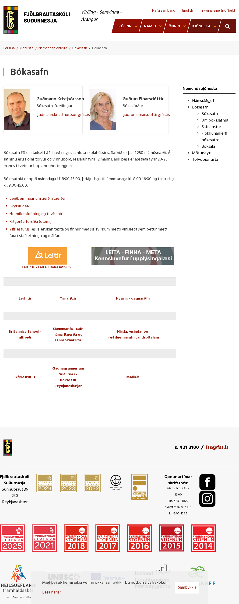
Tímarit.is (68, 299)
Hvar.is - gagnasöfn (133, 299)
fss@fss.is (216, 447)
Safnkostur (211, 127)
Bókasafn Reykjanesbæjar (68, 383)
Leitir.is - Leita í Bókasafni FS (46, 267)
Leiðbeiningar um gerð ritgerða (37, 198)
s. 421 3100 (187, 447)
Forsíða (9, 48)
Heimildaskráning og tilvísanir (35, 214)
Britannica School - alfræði (25, 335)
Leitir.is (25, 299)
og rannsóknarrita (69, 338)
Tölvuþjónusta (205, 159)
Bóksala (208, 146)
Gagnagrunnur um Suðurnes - (68, 371)
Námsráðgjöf (203, 101)
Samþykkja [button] (187, 587)
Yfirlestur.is (19, 229)
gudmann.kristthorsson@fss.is (63, 115)
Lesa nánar (51, 592)
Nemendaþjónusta (53, 48)
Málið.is (132, 377)
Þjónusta (26, 48)
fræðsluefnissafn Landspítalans (132, 338)
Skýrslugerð (19, 206)
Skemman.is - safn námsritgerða (68, 332)
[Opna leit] (227, 26)
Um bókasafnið (214, 120)
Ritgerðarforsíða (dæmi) (30, 221)
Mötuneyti (201, 153)
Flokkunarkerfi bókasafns (214, 136)
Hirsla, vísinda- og (132, 332)
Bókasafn (79, 48)
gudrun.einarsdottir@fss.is (146, 115)
